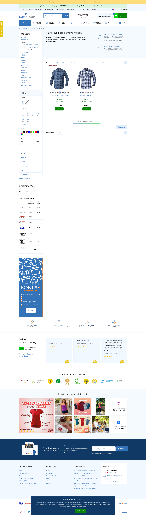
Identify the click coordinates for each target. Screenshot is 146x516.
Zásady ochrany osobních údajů (28, 483)
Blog (88, 9)
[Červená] (58, 92)
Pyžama (24, 67)
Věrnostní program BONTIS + (27, 486)
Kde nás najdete (115, 481)
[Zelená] (63, 92)
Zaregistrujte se (70, 6)
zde (72, 511)
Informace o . (103, 453)
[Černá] (50, 92)
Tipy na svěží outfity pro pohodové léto (84, 488)
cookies (54, 504)
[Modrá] (55, 92)
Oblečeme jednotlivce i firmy (113, 34)
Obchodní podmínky (24, 473)
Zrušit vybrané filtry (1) (26, 178)
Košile (31, 28)
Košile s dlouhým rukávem (30, 47)
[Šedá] (53, 92)
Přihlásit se (122, 449)
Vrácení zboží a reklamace (26, 478)
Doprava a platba (49, 9)
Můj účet (125, 9)
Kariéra (48, 483)
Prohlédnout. (97, 2)
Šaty (23, 62)
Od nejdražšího (72, 63)
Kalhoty (24, 72)
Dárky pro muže (26, 80)
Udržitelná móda (27, 85)
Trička (24, 37)
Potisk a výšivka (60, 9)
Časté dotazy (38, 9)
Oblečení (25, 28)
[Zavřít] (144, 2)
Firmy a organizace (71, 9)
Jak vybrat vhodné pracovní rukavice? (84, 471)
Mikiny (24, 70)
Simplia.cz (124, 512)
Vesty (23, 57)
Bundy (24, 60)
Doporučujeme (49, 63)
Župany (24, 75)
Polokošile (25, 39)
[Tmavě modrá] (60, 92)
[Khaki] (68, 92)
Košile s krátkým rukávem (30, 45)
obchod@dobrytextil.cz (114, 476)
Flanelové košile (27, 50)
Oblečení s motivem (28, 77)
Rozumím (80, 511)
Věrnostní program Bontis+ (26, 9)
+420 (83, 15)
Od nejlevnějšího (61, 63)
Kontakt (94, 9)
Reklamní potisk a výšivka (112, 46)
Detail (59, 109)
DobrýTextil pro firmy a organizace (56, 476)
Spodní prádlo (26, 65)
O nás (48, 471)
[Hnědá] (65, 92)
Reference (81, 9)
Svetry (24, 55)
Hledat (65, 15)
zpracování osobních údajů (106, 453)
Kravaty (25, 52)
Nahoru (122, 127)
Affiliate (48, 481)
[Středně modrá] (93, 92)
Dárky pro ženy (26, 83)
